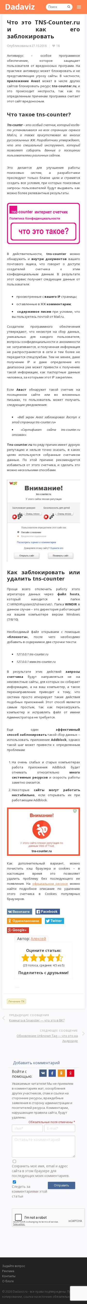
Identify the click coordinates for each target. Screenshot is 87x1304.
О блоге (8, 1281)
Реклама (8, 1271)
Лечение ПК (16, 1001)
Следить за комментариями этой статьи (29, 1191)
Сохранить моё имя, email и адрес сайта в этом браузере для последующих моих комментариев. (40, 1171)
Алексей (38, 938)
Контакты (8, 1276)
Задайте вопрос (13, 1266)
